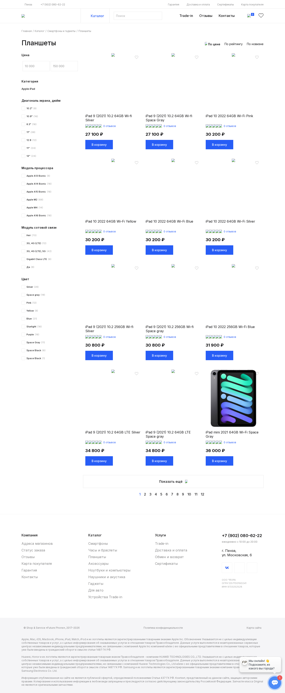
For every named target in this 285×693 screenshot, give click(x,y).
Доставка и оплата (198, 4)
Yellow (32, 310)
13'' (31, 156)
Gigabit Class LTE (38, 259)
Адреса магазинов (37, 543)
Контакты (227, 16)
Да (30, 267)
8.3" (31, 124)
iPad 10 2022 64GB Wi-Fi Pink (229, 116)
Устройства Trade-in (105, 597)
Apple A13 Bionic (38, 175)
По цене (214, 44)
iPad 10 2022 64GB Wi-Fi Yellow (110, 221)
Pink (31, 302)
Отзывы (205, 16)
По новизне (255, 44)
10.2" (31, 108)
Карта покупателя (252, 4)
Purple (32, 334)
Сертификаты (225, 4)
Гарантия (173, 4)
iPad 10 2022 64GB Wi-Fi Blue (169, 221)
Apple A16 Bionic (39, 215)
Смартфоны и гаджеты (61, 31)
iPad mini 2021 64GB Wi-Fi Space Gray (232, 434)
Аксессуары (98, 563)
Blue (31, 318)
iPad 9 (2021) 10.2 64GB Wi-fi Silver (108, 118)
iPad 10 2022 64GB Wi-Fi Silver (230, 221)
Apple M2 (34, 199)
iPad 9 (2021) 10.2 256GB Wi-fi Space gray (170, 329)
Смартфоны (98, 543)
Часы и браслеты (102, 550)
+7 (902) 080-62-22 (52, 4)
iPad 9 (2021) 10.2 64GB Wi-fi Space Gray (169, 118)
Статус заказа (33, 550)
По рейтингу (233, 44)
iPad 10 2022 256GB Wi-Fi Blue (230, 327)
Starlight (34, 326)
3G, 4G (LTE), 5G (39, 251)
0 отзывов (109, 126)
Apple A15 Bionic (38, 191)
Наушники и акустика (106, 577)
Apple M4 (34, 207)
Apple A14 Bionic (39, 183)
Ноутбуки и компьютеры (109, 570)
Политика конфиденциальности (163, 627)
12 (202, 494)
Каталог (97, 16)
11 (195, 494)
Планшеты (97, 557)
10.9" (32, 116)
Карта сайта (254, 627)
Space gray (35, 294)
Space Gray (35, 342)
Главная (26, 31)
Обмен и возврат (169, 557)
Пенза (28, 4)
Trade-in (186, 16)
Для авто (95, 590)
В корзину (99, 144)
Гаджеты (95, 584)
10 (189, 494)
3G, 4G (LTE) (36, 243)
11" (30, 132)
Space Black (35, 350)
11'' (31, 148)
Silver (32, 286)
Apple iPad (28, 88)
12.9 (31, 140)
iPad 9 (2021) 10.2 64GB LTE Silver (112, 432)
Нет (31, 235)
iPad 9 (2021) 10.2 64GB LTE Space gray (168, 434)
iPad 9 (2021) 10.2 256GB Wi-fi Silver (109, 329)
